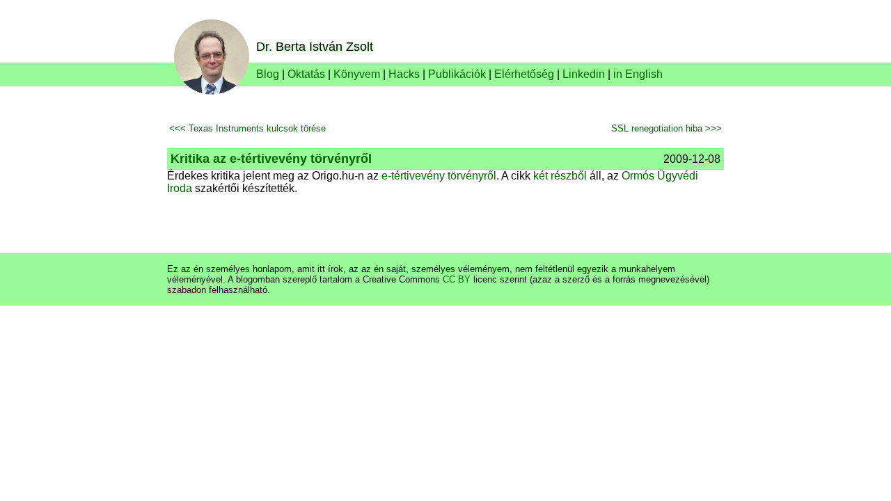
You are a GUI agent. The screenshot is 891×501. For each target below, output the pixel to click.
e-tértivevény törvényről (438, 176)
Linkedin (583, 74)
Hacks (404, 74)
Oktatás (306, 74)
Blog (267, 74)
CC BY (457, 279)
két (540, 176)
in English (638, 74)
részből (569, 176)
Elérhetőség (524, 74)
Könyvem (356, 74)
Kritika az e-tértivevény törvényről (271, 159)
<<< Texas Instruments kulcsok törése (247, 128)
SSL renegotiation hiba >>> (666, 128)
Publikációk (457, 74)
